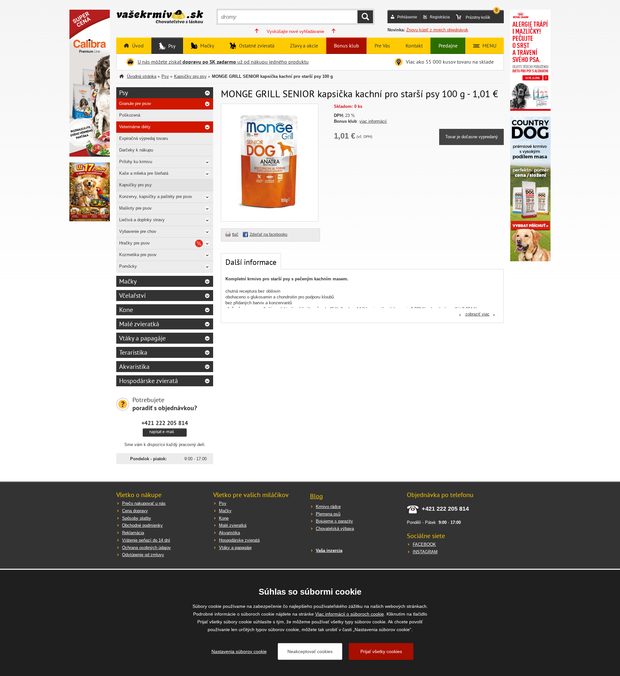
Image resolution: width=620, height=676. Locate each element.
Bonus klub (346, 45)
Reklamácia (133, 532)
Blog (316, 496)
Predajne (448, 45)
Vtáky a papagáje (142, 338)
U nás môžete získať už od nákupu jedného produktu (223, 61)
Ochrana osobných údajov (146, 547)
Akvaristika (134, 366)
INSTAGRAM (425, 551)
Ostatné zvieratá (256, 45)
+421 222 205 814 (164, 423)
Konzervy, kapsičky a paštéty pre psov (155, 196)
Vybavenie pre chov (137, 231)
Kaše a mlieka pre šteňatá (143, 173)
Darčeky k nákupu (136, 150)
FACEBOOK (424, 544)
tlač (235, 234)
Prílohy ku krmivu (135, 161)
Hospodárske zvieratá (148, 381)
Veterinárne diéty (134, 126)
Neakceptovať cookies (310, 651)
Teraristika (133, 352)
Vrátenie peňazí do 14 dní (146, 540)
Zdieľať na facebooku (268, 234)
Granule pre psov (135, 103)
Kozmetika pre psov (138, 254)
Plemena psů (328, 514)
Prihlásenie (407, 17)
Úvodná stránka (141, 76)
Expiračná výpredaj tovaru (143, 138)
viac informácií (373, 121)
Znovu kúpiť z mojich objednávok (437, 29)
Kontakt (414, 45)
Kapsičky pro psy (190, 76)
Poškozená (129, 115)
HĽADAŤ (365, 16)
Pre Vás (382, 45)
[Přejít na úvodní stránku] (159, 17)
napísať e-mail (161, 431)
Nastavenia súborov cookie (239, 651)
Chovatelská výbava (335, 528)
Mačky (206, 45)
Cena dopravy (135, 510)
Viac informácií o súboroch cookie (349, 614)
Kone (126, 310)
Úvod (137, 45)
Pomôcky (128, 266)
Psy (171, 46)
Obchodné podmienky (142, 525)
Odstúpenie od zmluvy (143, 554)
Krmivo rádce (328, 506)
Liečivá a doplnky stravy (142, 219)
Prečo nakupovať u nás (144, 503)
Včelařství (132, 295)
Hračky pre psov (134, 243)
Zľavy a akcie (304, 45)
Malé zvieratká (139, 324)
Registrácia (440, 17)
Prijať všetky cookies (381, 651)
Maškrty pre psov (135, 208)
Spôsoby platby (136, 518)
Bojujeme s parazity (334, 521)
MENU (488, 45)
